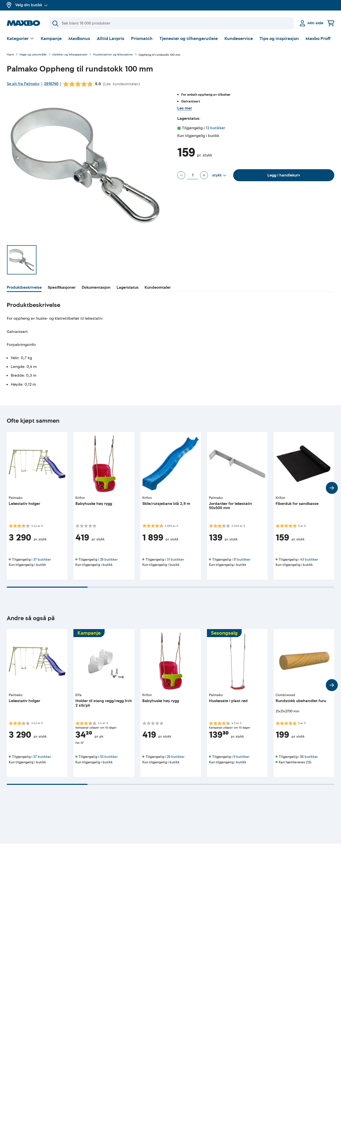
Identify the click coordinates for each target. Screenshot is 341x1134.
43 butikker (309, 559)
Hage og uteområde (33, 54)
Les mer (184, 108)
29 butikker (109, 559)
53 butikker (109, 756)
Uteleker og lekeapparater (70, 54)
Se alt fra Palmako (23, 83)
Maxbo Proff (318, 38)
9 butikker (241, 756)
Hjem (10, 54)
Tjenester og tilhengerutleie (189, 38)
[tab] (24, 288)
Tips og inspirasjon (279, 38)
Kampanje (51, 38)
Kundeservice (238, 38)
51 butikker (241, 559)
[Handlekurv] (330, 23)
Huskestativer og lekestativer (113, 54)
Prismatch (142, 38)
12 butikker (215, 128)
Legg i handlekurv (283, 175)
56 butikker (309, 756)
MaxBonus (79, 38)
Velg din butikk (28, 5)
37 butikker (42, 559)
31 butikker (175, 559)
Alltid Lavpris (110, 38)
